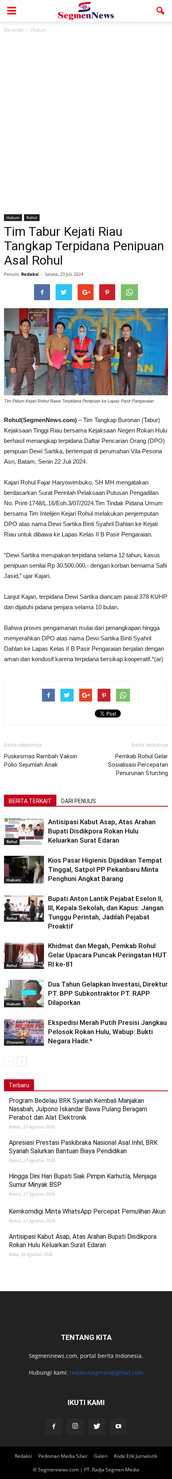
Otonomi (15, 1042)
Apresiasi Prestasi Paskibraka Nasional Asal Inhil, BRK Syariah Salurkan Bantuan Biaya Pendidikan (83, 1147)
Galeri (101, 1456)
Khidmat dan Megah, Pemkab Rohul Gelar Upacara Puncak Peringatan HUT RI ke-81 (107, 955)
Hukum (13, 217)
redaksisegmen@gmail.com (106, 1372)
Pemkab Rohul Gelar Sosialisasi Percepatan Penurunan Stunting (138, 765)
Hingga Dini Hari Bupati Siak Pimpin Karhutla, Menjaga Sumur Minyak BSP (82, 1180)
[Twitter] (97, 1427)
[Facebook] (54, 1427)
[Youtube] (118, 1427)
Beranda (13, 29)
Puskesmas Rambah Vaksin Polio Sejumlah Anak (40, 760)
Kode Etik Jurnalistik (135, 1456)
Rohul (31, 217)
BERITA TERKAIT (30, 801)
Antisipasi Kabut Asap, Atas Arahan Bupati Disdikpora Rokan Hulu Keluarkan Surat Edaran (102, 831)
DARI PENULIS (78, 801)
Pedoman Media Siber (63, 1456)
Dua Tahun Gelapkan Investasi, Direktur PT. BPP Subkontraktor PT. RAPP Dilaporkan (108, 993)
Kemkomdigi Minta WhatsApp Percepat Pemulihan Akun (87, 1211)
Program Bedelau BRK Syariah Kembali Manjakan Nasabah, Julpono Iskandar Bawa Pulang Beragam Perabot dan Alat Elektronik (78, 1109)
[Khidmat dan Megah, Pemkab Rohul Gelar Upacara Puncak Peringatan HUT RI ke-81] (24, 955)
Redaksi (29, 274)
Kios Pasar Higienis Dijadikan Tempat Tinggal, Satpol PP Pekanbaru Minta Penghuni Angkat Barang (105, 869)
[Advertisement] (86, 124)
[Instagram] (75, 1427)
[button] (161, 11)
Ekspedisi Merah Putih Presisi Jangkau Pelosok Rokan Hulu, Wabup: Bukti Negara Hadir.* (107, 1032)
